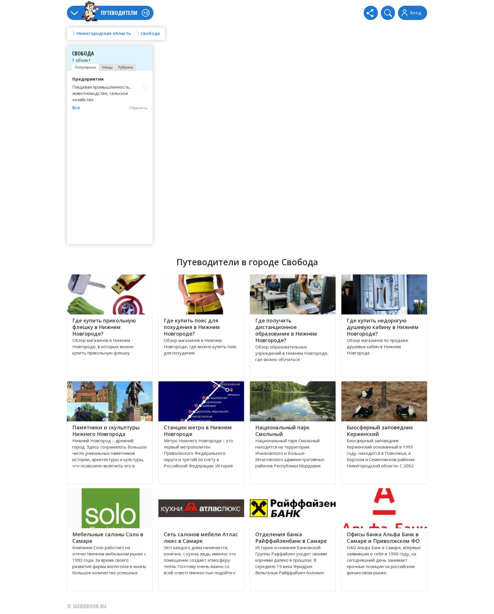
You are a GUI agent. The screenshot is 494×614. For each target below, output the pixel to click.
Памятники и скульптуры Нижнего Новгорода (106, 430)
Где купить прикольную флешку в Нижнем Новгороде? (104, 327)
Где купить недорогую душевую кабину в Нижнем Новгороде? (383, 327)
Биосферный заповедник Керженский (380, 430)
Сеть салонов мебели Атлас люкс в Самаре (201, 537)
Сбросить (138, 107)
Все (76, 107)
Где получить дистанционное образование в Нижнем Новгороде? (286, 330)
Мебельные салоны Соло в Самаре (107, 537)
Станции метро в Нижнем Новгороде (198, 430)
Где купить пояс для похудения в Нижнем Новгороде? (192, 327)
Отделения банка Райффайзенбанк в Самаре (291, 537)
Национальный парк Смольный (282, 430)
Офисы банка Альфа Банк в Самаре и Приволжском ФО (383, 537)
